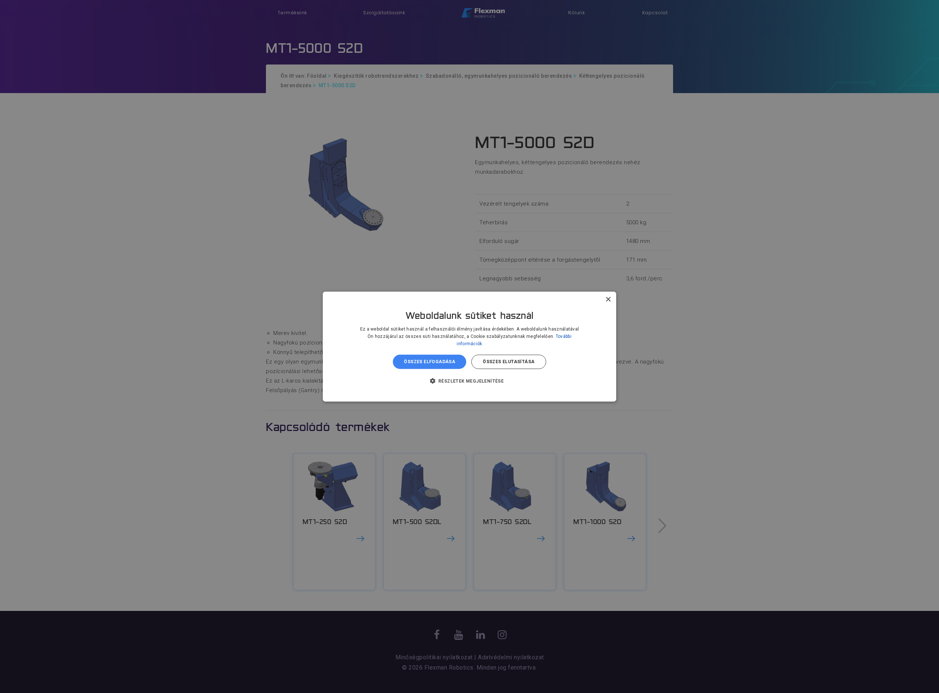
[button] (469, 380)
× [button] (608, 299)
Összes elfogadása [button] (429, 361)
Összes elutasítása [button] (508, 361)
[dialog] (469, 346)
